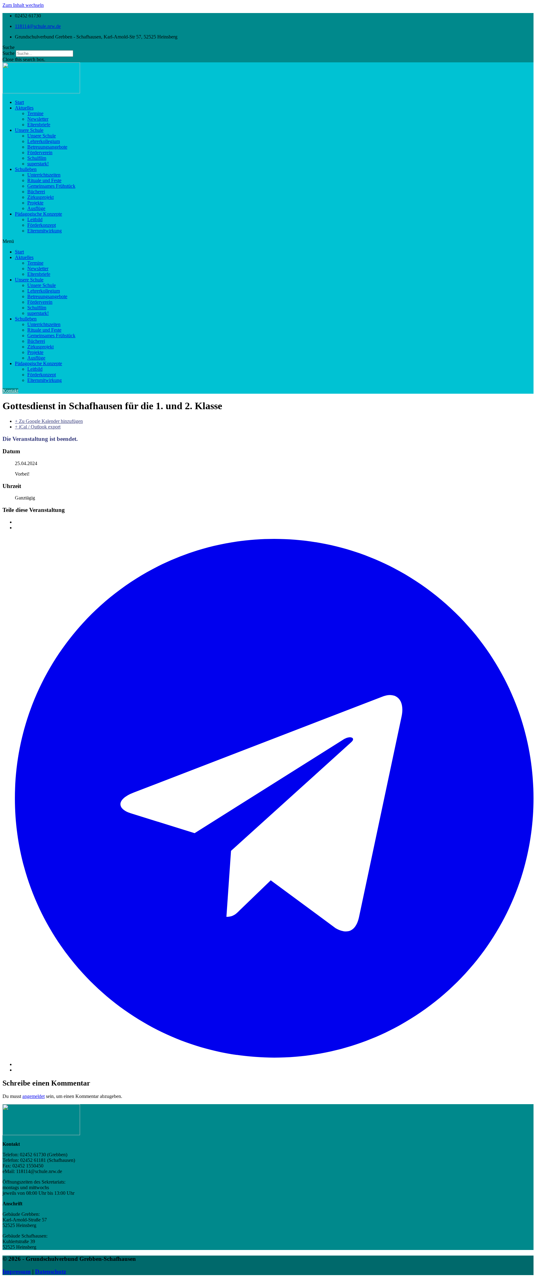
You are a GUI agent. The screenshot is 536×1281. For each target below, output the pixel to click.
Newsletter (37, 119)
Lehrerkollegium (43, 141)
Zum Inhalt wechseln (23, 5)
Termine (35, 113)
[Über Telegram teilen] (274, 1064)
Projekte (35, 202)
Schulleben (26, 169)
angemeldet (33, 1096)
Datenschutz (50, 1271)
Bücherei (36, 191)
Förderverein (39, 152)
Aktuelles (24, 107)
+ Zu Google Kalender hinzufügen (49, 421)
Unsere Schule (29, 130)
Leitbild (34, 219)
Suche (8, 53)
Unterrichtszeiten (43, 174)
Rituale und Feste (44, 180)
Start (19, 102)
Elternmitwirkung (44, 230)
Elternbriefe (38, 124)
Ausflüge (36, 208)
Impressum (16, 1271)
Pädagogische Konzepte (38, 214)
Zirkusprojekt (40, 197)
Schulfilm (36, 158)
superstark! (38, 163)
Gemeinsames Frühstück (51, 186)
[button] (268, 47)
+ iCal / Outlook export (37, 426)
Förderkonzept (41, 225)
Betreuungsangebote (47, 147)
